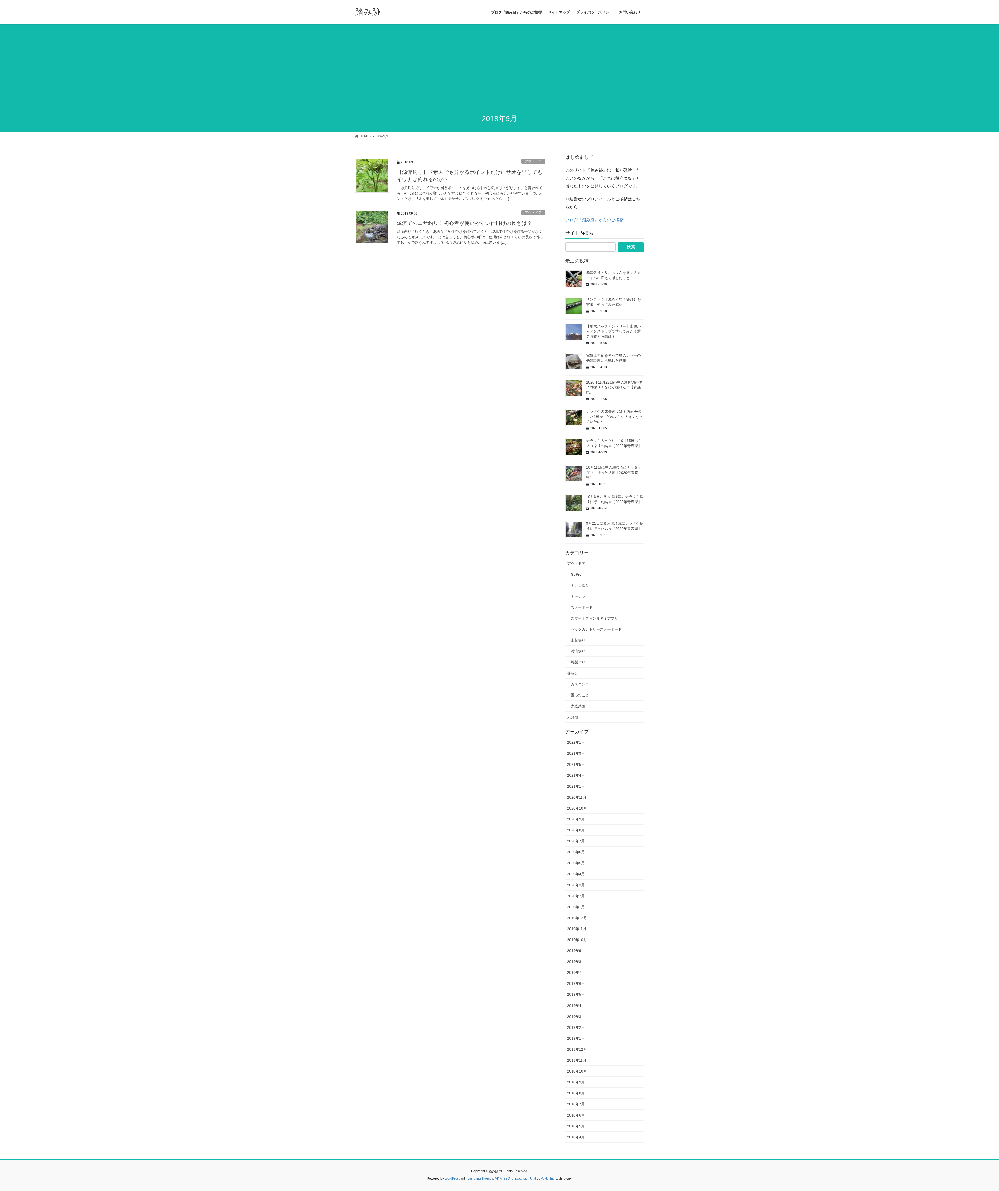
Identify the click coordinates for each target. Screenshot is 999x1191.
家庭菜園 (578, 706)
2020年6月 (576, 852)
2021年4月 (576, 775)
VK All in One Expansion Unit (515, 1178)
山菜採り (578, 640)
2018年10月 (577, 1071)
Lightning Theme (479, 1178)
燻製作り (578, 662)
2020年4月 (576, 874)
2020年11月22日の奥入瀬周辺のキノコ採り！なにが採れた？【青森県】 (614, 387)
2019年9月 (576, 951)
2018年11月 (576, 1060)
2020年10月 (577, 808)
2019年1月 (576, 1038)
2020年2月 (576, 896)
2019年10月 (577, 940)
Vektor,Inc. (548, 1178)
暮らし (572, 673)
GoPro (576, 574)
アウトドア (533, 161)
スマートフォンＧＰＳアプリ (594, 618)
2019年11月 (576, 929)
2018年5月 (576, 1126)
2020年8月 (576, 830)
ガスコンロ (580, 684)
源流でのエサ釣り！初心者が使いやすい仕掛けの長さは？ (464, 223)
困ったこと (580, 695)
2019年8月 (576, 962)
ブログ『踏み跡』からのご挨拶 (594, 220)
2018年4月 (576, 1137)
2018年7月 (576, 1104)
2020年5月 (576, 863)
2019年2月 (576, 1027)
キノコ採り (580, 586)
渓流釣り (578, 651)
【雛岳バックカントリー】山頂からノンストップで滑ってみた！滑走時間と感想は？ (613, 331)
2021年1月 (576, 786)
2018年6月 (576, 1115)
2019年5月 (576, 994)
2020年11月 (576, 797)
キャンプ (578, 596)
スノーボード (582, 607)
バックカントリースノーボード (596, 629)
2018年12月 (577, 1049)
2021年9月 (576, 753)
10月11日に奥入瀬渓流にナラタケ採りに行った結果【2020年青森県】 (613, 472)
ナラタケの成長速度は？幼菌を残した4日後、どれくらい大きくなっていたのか (614, 416)
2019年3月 (576, 1016)
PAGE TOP (973, 1150)
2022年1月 (576, 742)
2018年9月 (576, 1082)
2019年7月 (576, 972)
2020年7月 (576, 841)
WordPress (452, 1178)
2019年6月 (576, 983)
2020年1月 (576, 907)
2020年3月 (576, 885)
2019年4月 (576, 1006)
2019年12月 (577, 918)
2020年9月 (576, 819)
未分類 (572, 717)
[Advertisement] (499, 69)
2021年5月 (576, 764)
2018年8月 (576, 1093)
